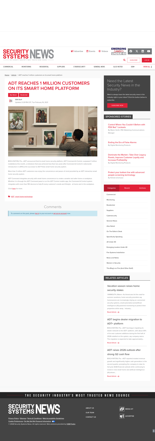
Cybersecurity (79, 67)
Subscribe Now (117, 105)
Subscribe (133, 60)
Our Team (90, 413)
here (14, 189)
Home (7, 75)
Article (13, 75)
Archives (142, 188)
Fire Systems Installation (116, 252)
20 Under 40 (111, 242)
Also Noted (118, 67)
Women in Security (113, 263)
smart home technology (24, 197)
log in (37, 213)
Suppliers (61, 67)
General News (99, 67)
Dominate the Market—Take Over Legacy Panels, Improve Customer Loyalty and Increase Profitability (127, 157)
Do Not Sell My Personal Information (37, 421)
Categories (112, 188)
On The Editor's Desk (114, 231)
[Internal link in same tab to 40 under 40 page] (119, 51)
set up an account (60, 213)
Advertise (78, 51)
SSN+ (133, 67)
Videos (105, 51)
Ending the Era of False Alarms (122, 142)
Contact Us (91, 417)
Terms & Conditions (34, 418)
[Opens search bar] (124, 60)
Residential (44, 67)
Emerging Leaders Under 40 (117, 247)
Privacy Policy (13, 418)
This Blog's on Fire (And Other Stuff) (120, 268)
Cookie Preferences (15, 421)
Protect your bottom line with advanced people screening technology (126, 173)
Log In (146, 60)
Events (92, 51)
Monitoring (26, 67)
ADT (12, 197)
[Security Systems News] (28, 55)
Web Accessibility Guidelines (53, 418)
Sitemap (23, 418)
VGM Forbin (71, 424)
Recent (127, 188)
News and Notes (113, 258)
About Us (90, 408)
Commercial (8, 67)
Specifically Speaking (114, 237)
